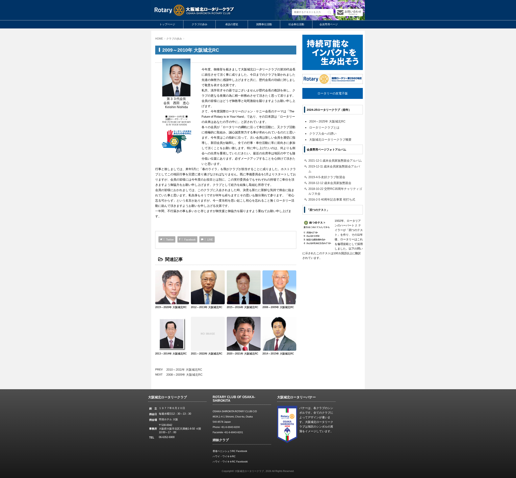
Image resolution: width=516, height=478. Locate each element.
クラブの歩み (199, 24)
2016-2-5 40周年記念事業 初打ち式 (331, 199)
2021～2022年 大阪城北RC (206, 353)
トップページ (167, 24)
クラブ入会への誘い (322, 133)
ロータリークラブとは (324, 127)
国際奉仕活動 (264, 24)
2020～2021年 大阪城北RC (242, 353)
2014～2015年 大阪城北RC (278, 353)
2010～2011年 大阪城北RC (184, 369)
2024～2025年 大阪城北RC (327, 121)
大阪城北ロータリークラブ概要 (330, 139)
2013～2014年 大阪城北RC (171, 353)
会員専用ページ (328, 24)
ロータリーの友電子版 (332, 93)
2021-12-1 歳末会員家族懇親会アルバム (335, 160)
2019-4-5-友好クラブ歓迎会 (326, 177)
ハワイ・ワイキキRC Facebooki (230, 461)
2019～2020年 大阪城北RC (171, 307)
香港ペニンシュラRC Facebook (230, 451)
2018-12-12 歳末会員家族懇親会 (329, 183)
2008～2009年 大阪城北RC (278, 307)
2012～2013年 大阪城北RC (206, 307)
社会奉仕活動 (296, 24)
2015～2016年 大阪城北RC (242, 307)
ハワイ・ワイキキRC (224, 456)
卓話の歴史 (231, 24)
